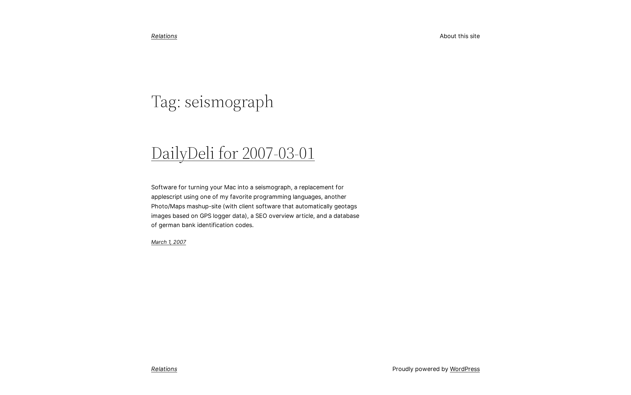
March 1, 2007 (168, 242)
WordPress (465, 368)
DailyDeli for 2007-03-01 (233, 153)
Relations (164, 36)
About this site (460, 36)
